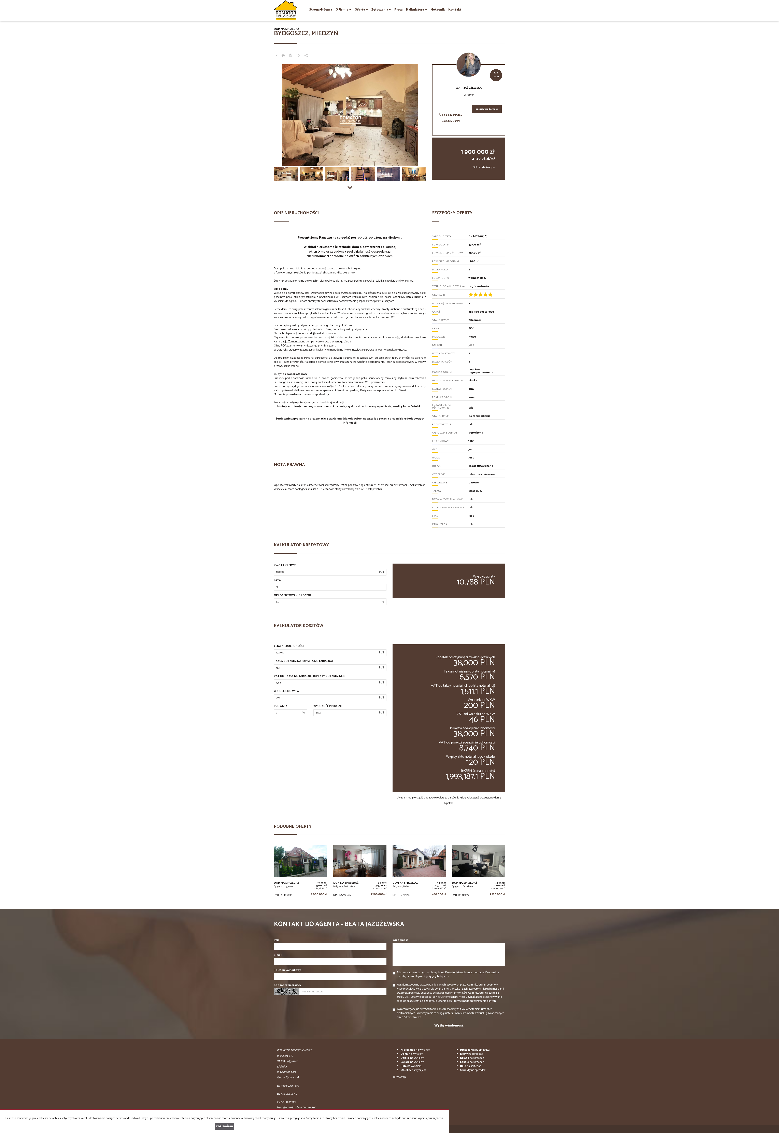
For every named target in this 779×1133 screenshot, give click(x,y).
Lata (277, 581)
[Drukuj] (283, 56)
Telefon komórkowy (287, 970)
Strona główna (320, 9)
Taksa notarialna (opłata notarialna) (303, 661)
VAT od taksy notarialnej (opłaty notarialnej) (309, 676)
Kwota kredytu (286, 566)
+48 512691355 (451, 115)
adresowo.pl (399, 1077)
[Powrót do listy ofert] (277, 56)
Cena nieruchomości (289, 646)
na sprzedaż (475, 1050)
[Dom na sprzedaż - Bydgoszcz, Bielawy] (419, 872)
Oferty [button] (360, 9)
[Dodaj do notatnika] (298, 56)
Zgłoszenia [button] (380, 9)
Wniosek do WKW (286, 691)
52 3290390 (451, 120)
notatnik (437, 9)
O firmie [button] (342, 9)
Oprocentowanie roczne (293, 596)
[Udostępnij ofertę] (306, 56)
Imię (276, 940)
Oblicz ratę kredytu (484, 167)
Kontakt (454, 9)
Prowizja (280, 706)
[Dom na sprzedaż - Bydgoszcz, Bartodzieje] (360, 872)
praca (398, 9)
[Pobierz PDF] (291, 56)
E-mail (278, 955)
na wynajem (415, 1050)
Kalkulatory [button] (415, 9)
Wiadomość (400, 940)
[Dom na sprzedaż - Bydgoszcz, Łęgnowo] (300, 872)
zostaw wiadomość (487, 109)
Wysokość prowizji (327, 706)
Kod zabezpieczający (287, 985)
